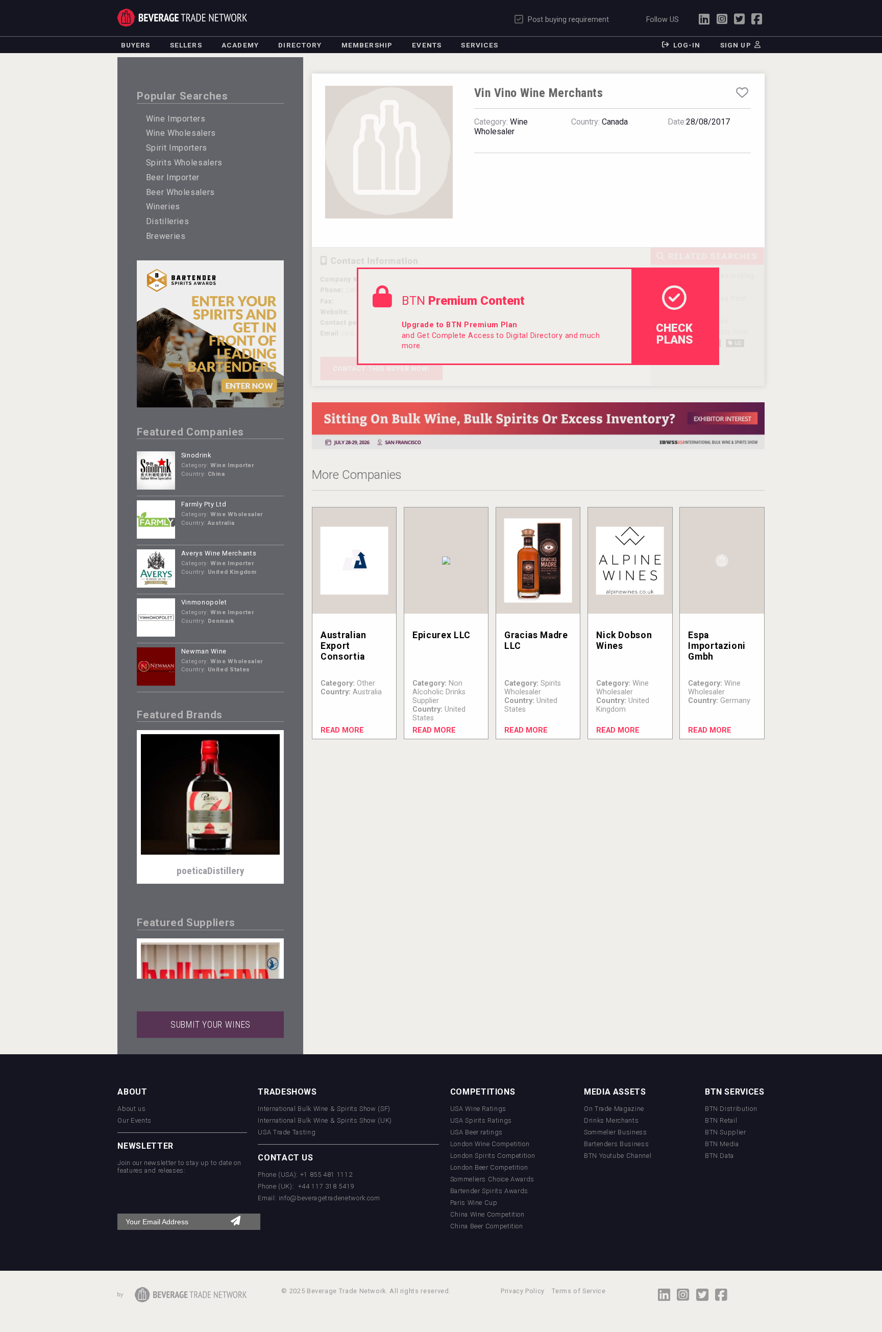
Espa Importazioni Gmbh (717, 646)
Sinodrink (196, 455)
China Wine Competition (487, 1214)
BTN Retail (721, 1120)
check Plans (674, 333)
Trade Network (182, 17)
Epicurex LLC (441, 635)
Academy (240, 45)
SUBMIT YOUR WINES (210, 1025)
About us (131, 1108)
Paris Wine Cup (474, 1202)
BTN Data (719, 1155)
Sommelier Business (615, 1132)
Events (427, 45)
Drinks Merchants (611, 1120)
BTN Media (722, 1144)
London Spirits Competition (492, 1155)
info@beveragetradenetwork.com (329, 1198)
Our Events (134, 1120)
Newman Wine (204, 651)
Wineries (163, 206)
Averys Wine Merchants (218, 553)
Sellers (186, 45)
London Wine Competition (490, 1144)
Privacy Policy (523, 1291)
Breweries (166, 236)
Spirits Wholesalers (184, 162)
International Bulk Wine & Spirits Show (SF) (324, 1108)
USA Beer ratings (476, 1132)
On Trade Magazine (614, 1108)
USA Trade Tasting (286, 1132)
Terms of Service (578, 1291)
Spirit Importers (176, 148)
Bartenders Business (616, 1144)
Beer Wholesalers (180, 192)
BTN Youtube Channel (617, 1155)
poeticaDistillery (210, 871)
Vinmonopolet (204, 602)
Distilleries (167, 221)
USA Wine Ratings (478, 1108)
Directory (300, 45)
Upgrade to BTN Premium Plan (460, 325)
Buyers (136, 45)
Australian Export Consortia (343, 646)
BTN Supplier (725, 1132)
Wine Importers (176, 119)
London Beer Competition (489, 1167)
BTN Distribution (731, 1108)
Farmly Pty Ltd (204, 504)
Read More (342, 730)
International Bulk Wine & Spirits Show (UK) (325, 1120)
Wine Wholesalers (181, 133)
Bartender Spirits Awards (489, 1191)
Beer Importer (173, 177)
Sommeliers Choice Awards (492, 1179)
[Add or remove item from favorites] (742, 93)
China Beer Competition (486, 1226)
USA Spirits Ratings (481, 1120)
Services (479, 45)
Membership (367, 45)
